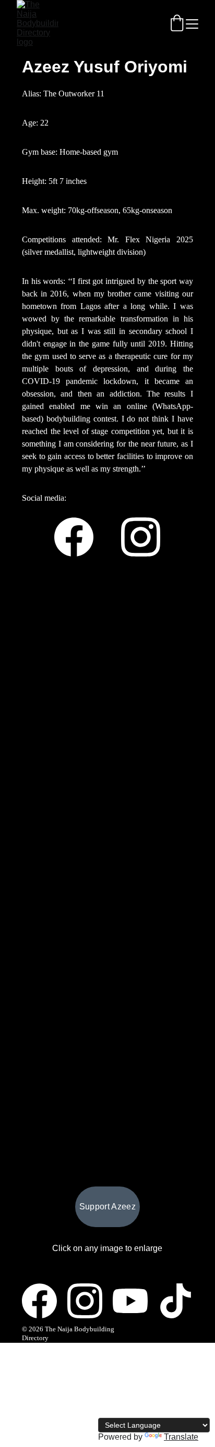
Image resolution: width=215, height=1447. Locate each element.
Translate (181, 1436)
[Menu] (192, 24)
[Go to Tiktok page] (175, 1300)
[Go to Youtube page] (135, 1300)
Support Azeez (107, 1206)
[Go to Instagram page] (140, 536)
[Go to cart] (177, 24)
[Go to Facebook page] (79, 536)
